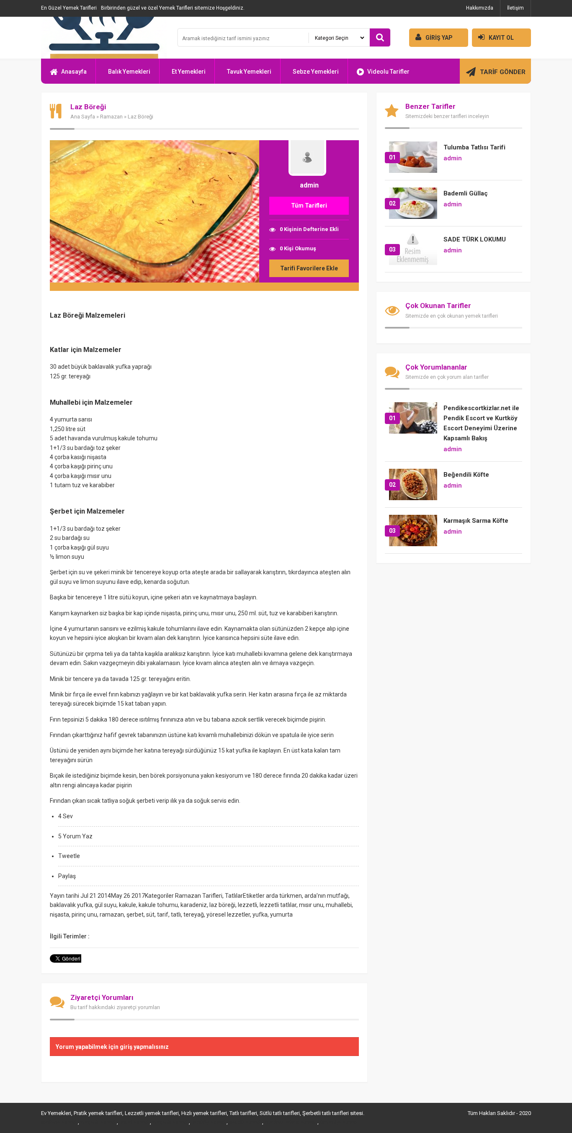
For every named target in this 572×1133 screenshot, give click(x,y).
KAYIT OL (501, 37)
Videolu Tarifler (388, 71)
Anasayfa (74, 71)
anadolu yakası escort (290, 1122)
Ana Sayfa (82, 116)
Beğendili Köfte (466, 474)
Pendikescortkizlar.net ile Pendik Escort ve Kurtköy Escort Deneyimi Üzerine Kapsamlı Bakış (481, 423)
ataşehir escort (98, 1122)
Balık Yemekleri (129, 71)
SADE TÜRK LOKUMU (474, 239)
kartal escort (134, 1122)
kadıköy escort (208, 1122)
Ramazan (111, 116)
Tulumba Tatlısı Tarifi (474, 147)
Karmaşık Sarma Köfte (475, 520)
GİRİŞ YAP (439, 37)
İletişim (515, 8)
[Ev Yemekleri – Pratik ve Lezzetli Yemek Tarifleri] (104, 38)
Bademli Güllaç (465, 193)
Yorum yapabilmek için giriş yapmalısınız (112, 1046)
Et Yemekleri (189, 71)
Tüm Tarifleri (309, 205)
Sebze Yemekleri (316, 71)
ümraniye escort (339, 1122)
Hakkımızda (479, 8)
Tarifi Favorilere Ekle (309, 268)
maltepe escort (59, 1122)
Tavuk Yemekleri (249, 71)
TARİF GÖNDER (503, 72)
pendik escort (245, 1122)
